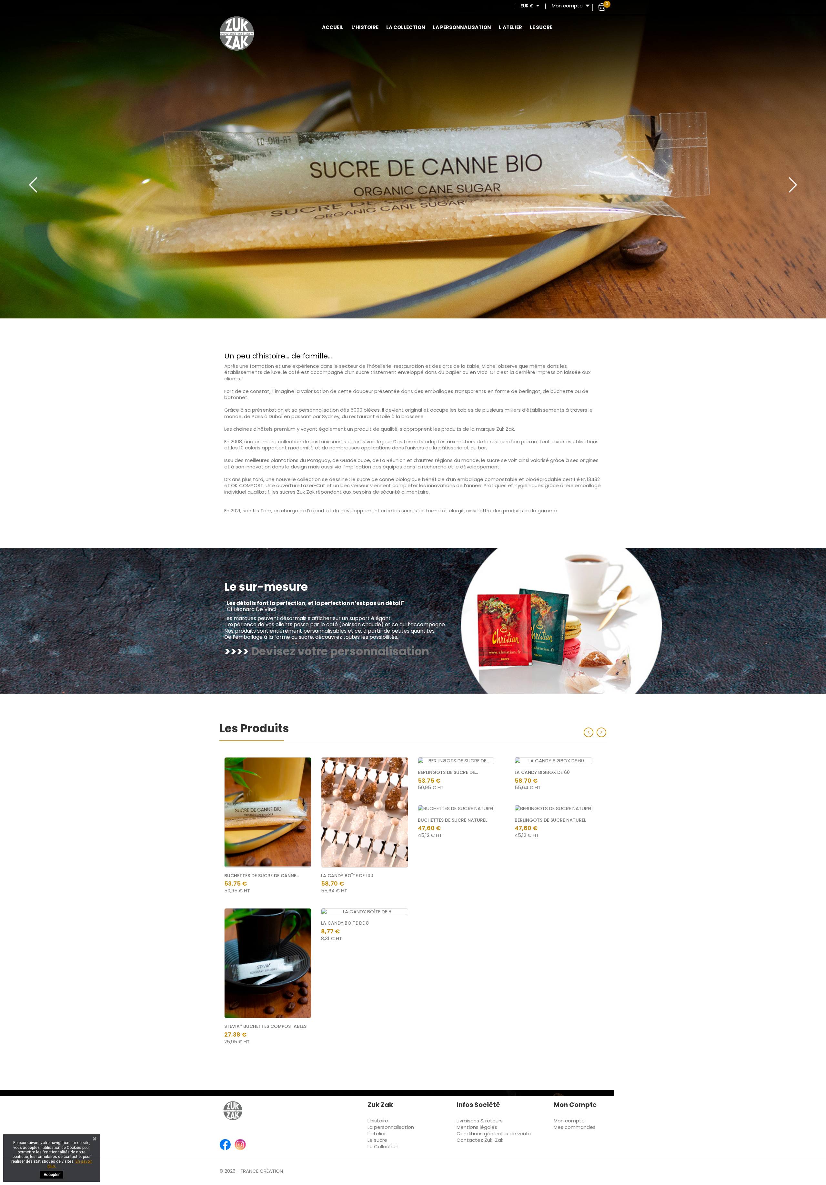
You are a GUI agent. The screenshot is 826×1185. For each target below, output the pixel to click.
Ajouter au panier (300, 769)
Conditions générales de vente (494, 1133)
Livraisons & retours (480, 1120)
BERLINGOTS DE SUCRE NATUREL (550, 820)
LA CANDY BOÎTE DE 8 (345, 923)
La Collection (405, 27)
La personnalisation (462, 27)
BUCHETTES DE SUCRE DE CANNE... (261, 875)
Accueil (333, 27)
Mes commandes (575, 1127)
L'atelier (510, 27)
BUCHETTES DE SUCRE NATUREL (452, 820)
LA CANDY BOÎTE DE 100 (347, 875)
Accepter (52, 1174)
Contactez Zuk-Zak (480, 1140)
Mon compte (569, 1120)
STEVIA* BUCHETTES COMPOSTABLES (265, 1026)
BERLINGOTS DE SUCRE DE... (448, 772)
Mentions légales (477, 1127)
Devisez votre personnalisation (340, 651)
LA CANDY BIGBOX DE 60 (542, 772)
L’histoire (364, 27)
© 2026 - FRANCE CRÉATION (251, 1171)
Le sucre (541, 27)
